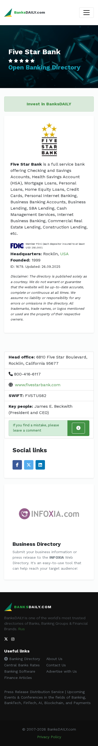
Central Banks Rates (22, 665)
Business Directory (37, 544)
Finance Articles (18, 678)
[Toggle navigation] (86, 12)
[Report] (78, 428)
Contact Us (56, 665)
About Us (54, 659)
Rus (21, 629)
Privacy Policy (49, 737)
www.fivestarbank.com (37, 384)
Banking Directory (24, 659)
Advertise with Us (61, 671)
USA (64, 253)
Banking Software (19, 671)
